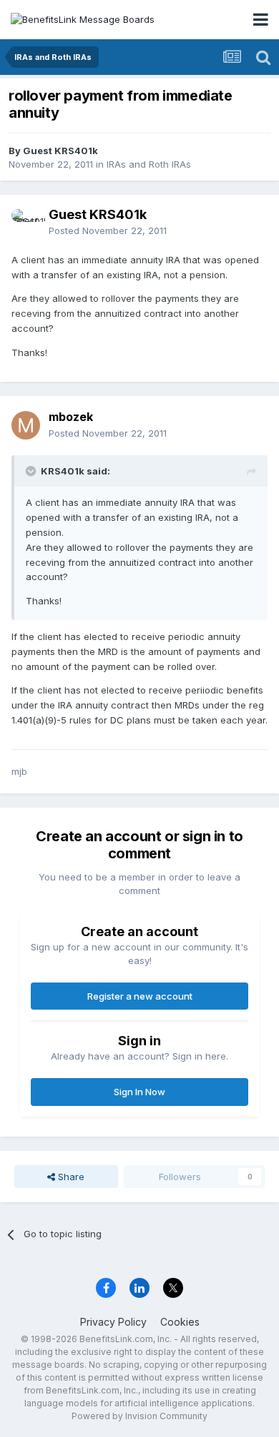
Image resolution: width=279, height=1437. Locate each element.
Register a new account (139, 996)
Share (69, 1176)
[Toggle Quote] (32, 471)
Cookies (180, 1322)
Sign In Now (139, 1091)
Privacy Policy (113, 1322)
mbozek (71, 417)
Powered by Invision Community (139, 1416)
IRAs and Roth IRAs (149, 164)
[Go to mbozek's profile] (25, 425)
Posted (108, 230)
